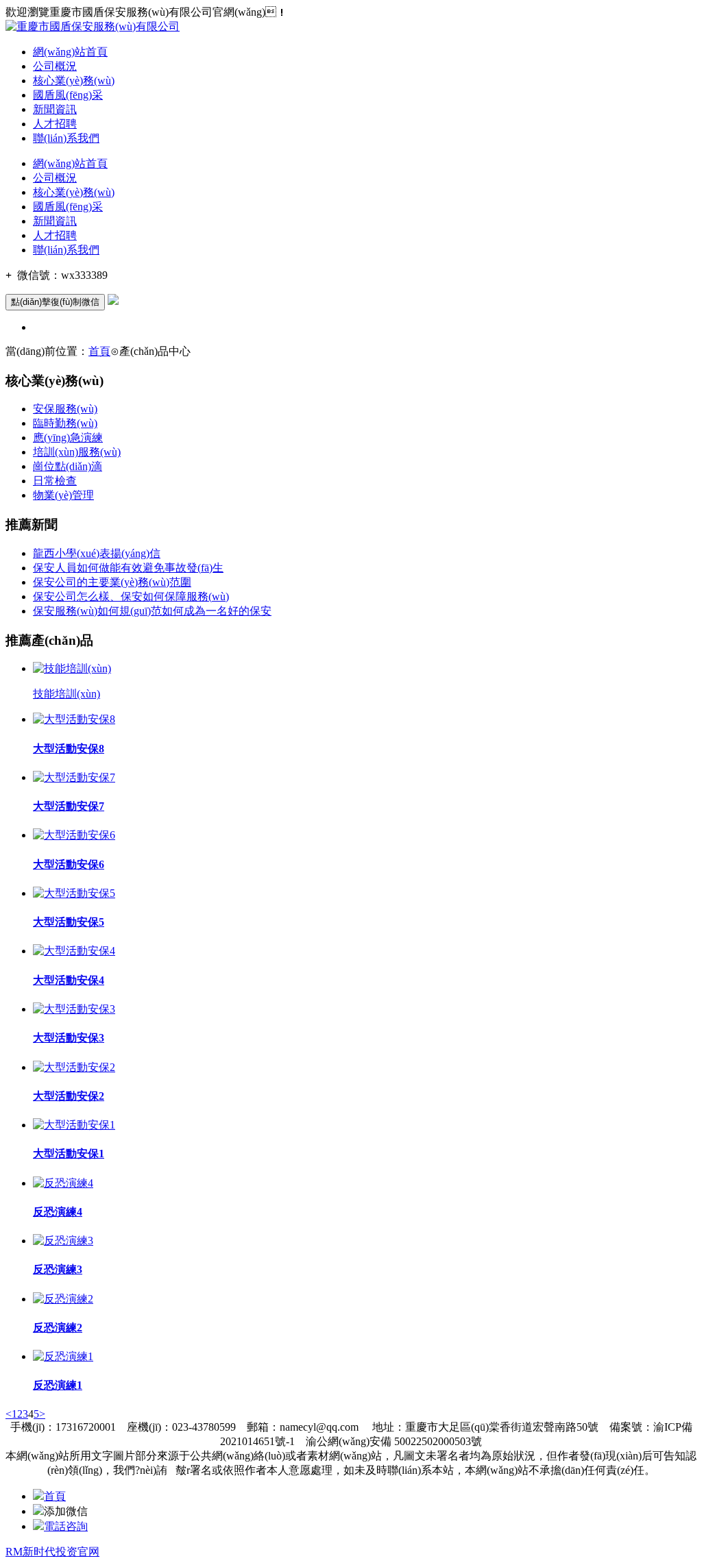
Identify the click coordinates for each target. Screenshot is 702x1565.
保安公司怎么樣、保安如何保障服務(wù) (131, 596)
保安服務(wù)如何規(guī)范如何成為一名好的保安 (152, 611)
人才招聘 (55, 124)
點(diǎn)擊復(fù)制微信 (55, 302)
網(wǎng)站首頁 (70, 52)
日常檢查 (55, 480)
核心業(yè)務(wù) (73, 80)
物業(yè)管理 (63, 495)
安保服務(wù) (65, 409)
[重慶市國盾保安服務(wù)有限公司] (92, 26)
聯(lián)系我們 (66, 138)
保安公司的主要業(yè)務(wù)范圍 (112, 582)
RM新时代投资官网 (52, 1551)
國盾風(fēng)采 (68, 95)
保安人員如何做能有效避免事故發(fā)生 (128, 568)
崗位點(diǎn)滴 (67, 466)
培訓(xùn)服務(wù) (77, 452)
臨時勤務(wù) (65, 423)
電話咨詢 (66, 1526)
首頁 (99, 351)
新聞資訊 (55, 109)
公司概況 (55, 66)
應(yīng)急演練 (68, 437)
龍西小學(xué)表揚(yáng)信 (96, 553)
